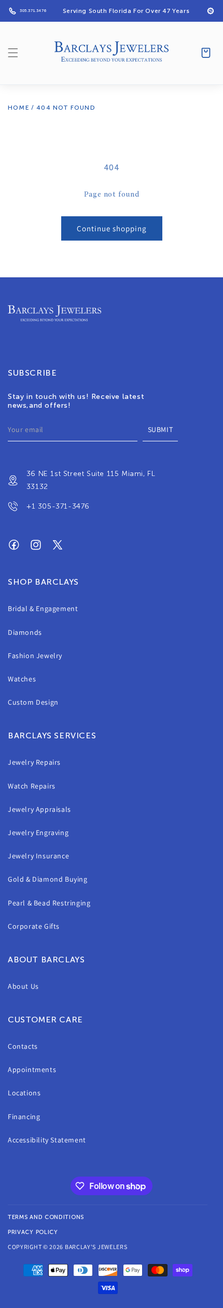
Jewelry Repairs (34, 762)
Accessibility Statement (47, 1139)
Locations (24, 1092)
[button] (13, 52)
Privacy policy (33, 1232)
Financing (24, 1116)
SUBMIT (160, 429)
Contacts (23, 1046)
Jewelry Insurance (38, 855)
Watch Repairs (31, 786)
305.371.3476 (33, 10)
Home (19, 107)
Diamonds (25, 632)
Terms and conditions (46, 1217)
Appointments (32, 1069)
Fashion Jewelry (35, 655)
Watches (22, 678)
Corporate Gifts (34, 926)
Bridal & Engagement (43, 608)
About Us (23, 986)
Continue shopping (112, 228)
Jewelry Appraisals (39, 809)
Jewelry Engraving (38, 832)
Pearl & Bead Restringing (49, 903)
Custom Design (33, 702)
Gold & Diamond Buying (48, 879)
